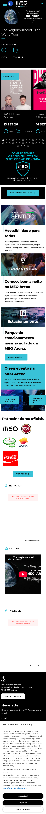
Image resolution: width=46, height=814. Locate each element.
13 (42, 140)
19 (19, 143)
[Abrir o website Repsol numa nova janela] (23, 447)
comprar (18, 57)
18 (16, 143)
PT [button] (41, 5)
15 (6, 143)
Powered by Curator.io (32, 540)
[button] (5, 4)
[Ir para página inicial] (21, 4)
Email (4, 718)
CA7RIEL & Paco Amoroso (12, 115)
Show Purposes (23, 809)
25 (39, 143)
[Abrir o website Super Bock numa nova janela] (26, 433)
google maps (12, 696)
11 (36, 140)
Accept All (23, 796)
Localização (15, 357)
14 (3, 143)
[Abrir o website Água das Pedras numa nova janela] (9, 447)
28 (21, 146)
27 (18, 146)
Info (4, 57)
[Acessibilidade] (10, 3)
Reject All (23, 803)
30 (28, 146)
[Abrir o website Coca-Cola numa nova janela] (10, 465)
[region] (23, 767)
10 (32, 140)
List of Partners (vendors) (15, 788)
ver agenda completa (22, 193)
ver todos (22, 474)
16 (9, 143)
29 (24, 146)
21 (26, 143)
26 (42, 143)
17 (13, 143)
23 (32, 143)
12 (39, 140)
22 (29, 143)
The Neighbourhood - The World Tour (20, 32)
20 (23, 143)
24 (36, 143)
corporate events (9, 400)
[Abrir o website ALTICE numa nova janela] (10, 431)
